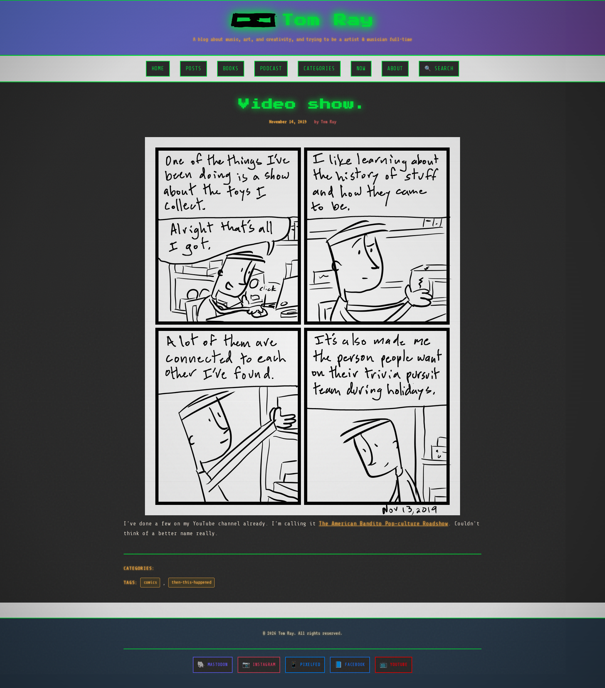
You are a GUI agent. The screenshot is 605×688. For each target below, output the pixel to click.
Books (231, 69)
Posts (193, 69)
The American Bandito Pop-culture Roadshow (383, 523)
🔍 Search (438, 69)
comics (150, 582)
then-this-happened (191, 582)
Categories (319, 69)
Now (361, 69)
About (395, 69)
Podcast (271, 69)
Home (158, 69)
